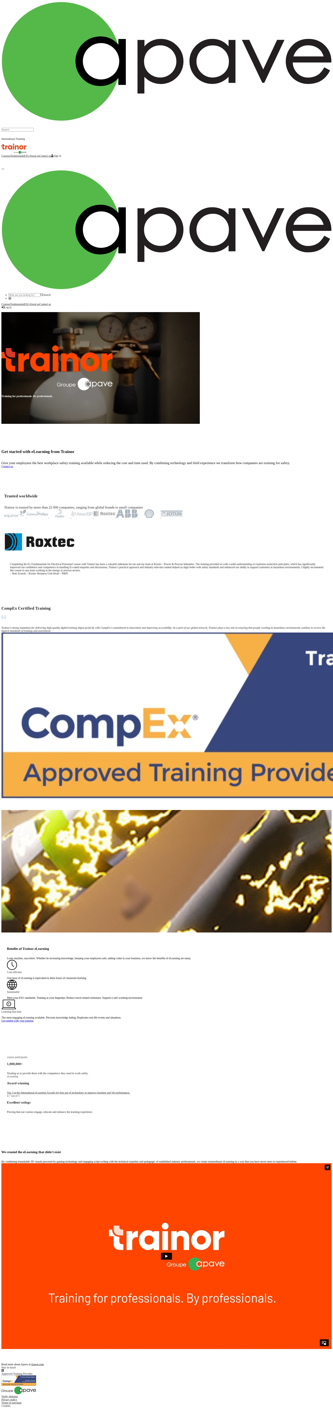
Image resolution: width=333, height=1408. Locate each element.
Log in (5, 161)
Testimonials (17, 155)
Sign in (57, 155)
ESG (26, 155)
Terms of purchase (11, 1402)
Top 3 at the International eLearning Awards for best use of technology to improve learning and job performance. (68, 1092)
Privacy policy (9, 1399)
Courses (5, 155)
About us (34, 155)
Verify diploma (9, 1396)
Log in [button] (7, 307)
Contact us (45, 155)
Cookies (5, 1405)
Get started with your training (17, 1020)
